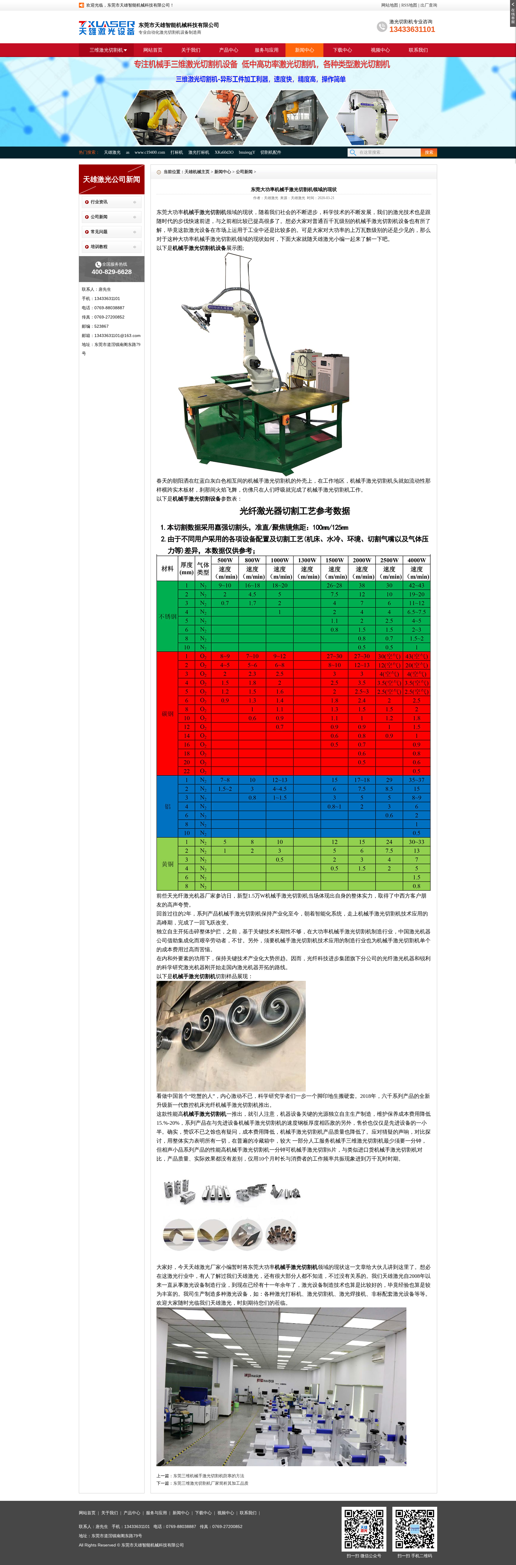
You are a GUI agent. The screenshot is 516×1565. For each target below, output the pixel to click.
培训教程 (99, 246)
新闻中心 (304, 50)
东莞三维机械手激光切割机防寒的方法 (208, 1476)
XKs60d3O (224, 152)
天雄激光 (112, 152)
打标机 (177, 152)
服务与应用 (267, 50)
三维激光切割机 (106, 50)
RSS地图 (409, 5)
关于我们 (190, 50)
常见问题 (99, 232)
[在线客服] (513, 2)
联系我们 (418, 50)
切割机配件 (270, 152)
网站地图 (389, 5)
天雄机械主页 (197, 172)
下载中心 (342, 50)
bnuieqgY (247, 152)
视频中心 (380, 50)
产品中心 (228, 50)
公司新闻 (99, 217)
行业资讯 (99, 202)
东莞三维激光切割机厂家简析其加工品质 (210, 1483)
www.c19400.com (150, 152)
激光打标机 (198, 152)
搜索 (429, 152)
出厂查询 (428, 5)
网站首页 (152, 50)
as (127, 152)
